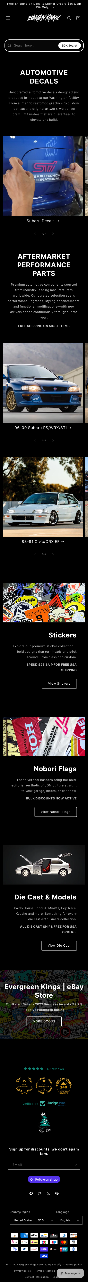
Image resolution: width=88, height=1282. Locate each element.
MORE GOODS (44, 1021)
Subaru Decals (41, 221)
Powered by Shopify (49, 1264)
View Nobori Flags (56, 812)
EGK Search (70, 45)
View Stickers (59, 683)
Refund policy (73, 1264)
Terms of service (45, 1270)
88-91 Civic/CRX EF (41, 541)
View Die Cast (59, 945)
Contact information (37, 1276)
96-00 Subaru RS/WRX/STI (41, 427)
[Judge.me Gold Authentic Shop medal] (24, 1086)
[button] (8, 18)
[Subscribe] (75, 1165)
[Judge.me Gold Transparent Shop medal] (44, 1086)
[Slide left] (34, 233)
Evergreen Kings (26, 1264)
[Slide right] (53, 233)
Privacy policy (22, 1270)
